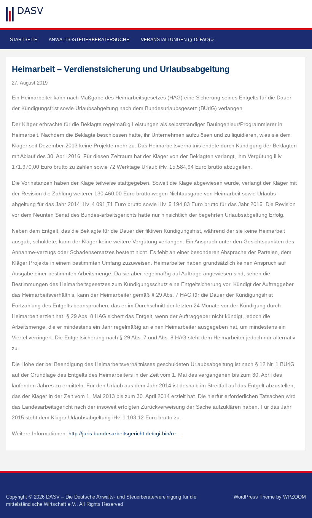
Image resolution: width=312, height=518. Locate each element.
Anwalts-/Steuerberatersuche (89, 39)
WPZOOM (294, 497)
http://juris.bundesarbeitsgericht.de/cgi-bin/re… (124, 433)
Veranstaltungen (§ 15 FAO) (177, 39)
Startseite (23, 39)
